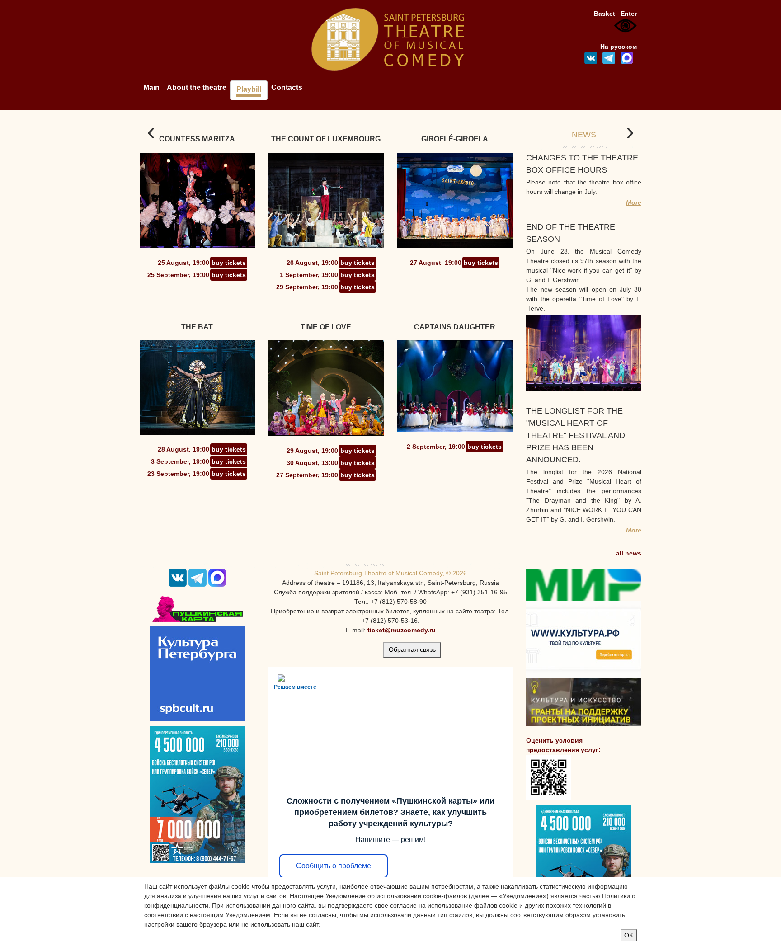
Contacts (286, 87)
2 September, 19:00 (436, 446)
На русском (618, 46)
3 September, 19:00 (180, 461)
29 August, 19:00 (312, 450)
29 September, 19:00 (307, 287)
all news (628, 553)
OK (628, 935)
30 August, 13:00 (312, 462)
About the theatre (196, 87)
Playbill (248, 89)
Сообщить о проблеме (333, 866)
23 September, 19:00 (178, 473)
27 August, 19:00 (435, 262)
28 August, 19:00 (183, 449)
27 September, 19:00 (307, 475)
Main (151, 87)
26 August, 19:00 (312, 262)
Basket (604, 13)
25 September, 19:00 (178, 274)
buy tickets (229, 262)
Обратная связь (412, 649)
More (633, 202)
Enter (629, 13)
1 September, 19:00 (309, 274)
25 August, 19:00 (183, 262)
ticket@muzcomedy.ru (401, 630)
